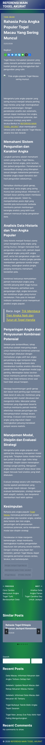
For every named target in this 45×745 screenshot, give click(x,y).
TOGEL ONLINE (9, 17)
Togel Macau (10, 575)
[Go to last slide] (6, 631)
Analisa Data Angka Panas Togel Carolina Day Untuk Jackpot (33, 593)
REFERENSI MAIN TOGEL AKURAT (18, 570)
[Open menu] (40, 4)
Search (6, 657)
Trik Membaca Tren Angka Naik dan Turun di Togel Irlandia (23, 315)
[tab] (17, 644)
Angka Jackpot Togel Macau (16, 565)
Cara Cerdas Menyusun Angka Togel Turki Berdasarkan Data (11, 593)
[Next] (38, 631)
